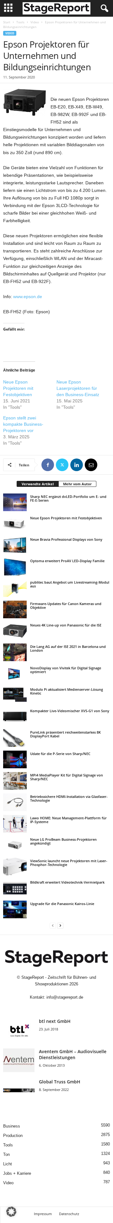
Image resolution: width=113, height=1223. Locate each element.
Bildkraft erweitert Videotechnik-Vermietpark (67, 882)
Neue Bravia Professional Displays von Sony (66, 539)
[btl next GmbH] (19, 1030)
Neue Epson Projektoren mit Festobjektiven (18, 388)
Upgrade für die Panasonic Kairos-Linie (62, 903)
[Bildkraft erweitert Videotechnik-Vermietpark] (15, 888)
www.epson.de (27, 296)
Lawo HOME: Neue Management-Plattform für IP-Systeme (68, 820)
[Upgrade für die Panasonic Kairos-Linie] (15, 909)
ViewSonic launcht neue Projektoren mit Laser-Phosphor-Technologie (68, 862)
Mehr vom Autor (77, 484)
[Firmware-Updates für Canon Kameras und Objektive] (15, 609)
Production (13, 1135)
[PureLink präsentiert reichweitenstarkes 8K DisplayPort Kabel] (15, 738)
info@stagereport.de (64, 997)
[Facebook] (47, 465)
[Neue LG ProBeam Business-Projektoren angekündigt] (15, 845)
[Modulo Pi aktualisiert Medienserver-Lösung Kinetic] (15, 695)
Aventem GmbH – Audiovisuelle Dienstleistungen (72, 1054)
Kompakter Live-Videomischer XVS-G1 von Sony (69, 710)
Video (34, 22)
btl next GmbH (55, 1021)
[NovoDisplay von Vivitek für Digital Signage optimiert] (15, 674)
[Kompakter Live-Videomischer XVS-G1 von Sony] (15, 716)
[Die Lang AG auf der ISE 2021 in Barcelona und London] (15, 652)
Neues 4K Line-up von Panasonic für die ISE (65, 625)
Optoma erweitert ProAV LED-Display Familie (67, 560)
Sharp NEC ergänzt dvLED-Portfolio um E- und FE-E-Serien (68, 498)
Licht (7, 1164)
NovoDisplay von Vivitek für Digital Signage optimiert (65, 670)
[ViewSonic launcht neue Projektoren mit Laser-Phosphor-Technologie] (15, 866)
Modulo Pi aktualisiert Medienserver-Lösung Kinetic (66, 691)
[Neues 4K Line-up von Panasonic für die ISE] (15, 631)
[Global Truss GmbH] (19, 1090)
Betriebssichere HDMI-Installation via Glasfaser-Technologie (69, 798)
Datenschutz (69, 1213)
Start (6, 22)
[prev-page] (53, 925)
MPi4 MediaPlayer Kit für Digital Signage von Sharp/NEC (66, 777)
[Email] (91, 465)
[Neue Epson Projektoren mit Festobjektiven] (15, 524)
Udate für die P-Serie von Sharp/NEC (60, 753)
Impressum (43, 1213)
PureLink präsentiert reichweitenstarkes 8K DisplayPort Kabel (65, 734)
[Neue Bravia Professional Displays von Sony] (15, 545)
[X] (62, 465)
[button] (11, 1211)
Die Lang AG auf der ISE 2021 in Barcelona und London (68, 648)
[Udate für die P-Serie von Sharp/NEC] (15, 759)
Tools (20, 22)
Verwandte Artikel (38, 484)
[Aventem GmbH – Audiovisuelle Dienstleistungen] (19, 1060)
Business (11, 1126)
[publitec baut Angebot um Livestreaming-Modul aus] (15, 588)
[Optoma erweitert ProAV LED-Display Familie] (15, 566)
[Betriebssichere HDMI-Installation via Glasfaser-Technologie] (15, 802)
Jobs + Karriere (17, 1173)
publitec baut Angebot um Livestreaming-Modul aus (69, 584)
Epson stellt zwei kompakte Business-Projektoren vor (23, 424)
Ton (6, 1154)
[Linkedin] (76, 465)
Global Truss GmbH (59, 1082)
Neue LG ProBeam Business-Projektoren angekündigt (63, 841)
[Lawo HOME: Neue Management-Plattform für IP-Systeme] (15, 824)
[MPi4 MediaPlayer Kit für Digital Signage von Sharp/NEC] (15, 781)
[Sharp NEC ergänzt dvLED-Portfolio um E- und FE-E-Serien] (15, 502)
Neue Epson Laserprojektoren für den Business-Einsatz (77, 388)
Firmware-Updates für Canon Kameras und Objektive (65, 605)
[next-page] (60, 925)
